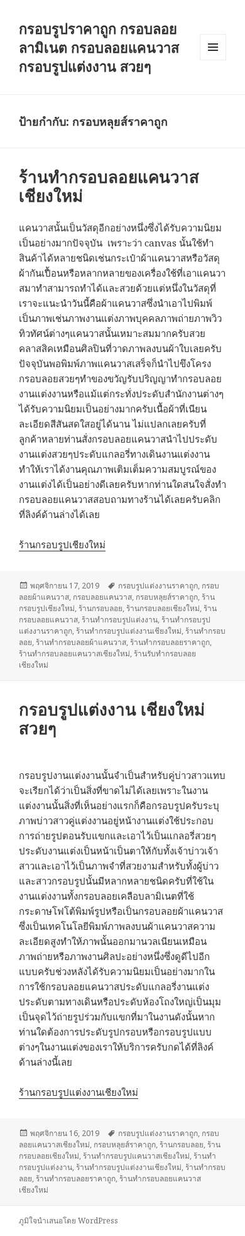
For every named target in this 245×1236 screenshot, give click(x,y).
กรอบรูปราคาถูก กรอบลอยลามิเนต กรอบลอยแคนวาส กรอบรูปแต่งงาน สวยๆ (99, 47)
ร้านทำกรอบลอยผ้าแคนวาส (81, 642)
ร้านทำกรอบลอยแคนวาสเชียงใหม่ (74, 653)
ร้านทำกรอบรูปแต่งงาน (120, 619)
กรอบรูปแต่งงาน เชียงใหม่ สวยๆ (112, 718)
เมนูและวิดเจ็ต (213, 47)
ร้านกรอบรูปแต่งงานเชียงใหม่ (78, 1092)
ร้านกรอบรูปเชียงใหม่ (62, 544)
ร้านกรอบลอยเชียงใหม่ (163, 608)
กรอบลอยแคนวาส (102, 597)
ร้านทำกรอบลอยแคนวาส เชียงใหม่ (109, 186)
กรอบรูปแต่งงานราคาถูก (158, 585)
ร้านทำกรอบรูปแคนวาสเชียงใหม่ (136, 1155)
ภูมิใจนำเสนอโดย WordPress (68, 1220)
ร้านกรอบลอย (100, 608)
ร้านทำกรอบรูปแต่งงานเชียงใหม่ (129, 631)
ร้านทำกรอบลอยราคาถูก (170, 642)
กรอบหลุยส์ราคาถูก (167, 597)
